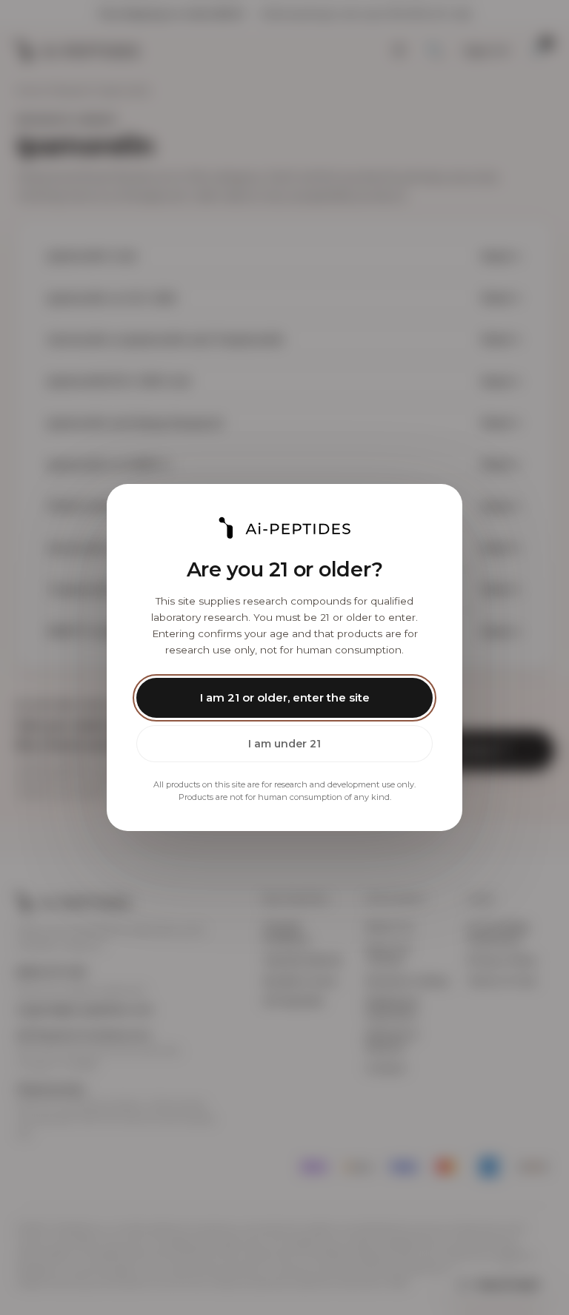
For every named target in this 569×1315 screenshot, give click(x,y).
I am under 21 (284, 743)
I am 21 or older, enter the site (285, 697)
